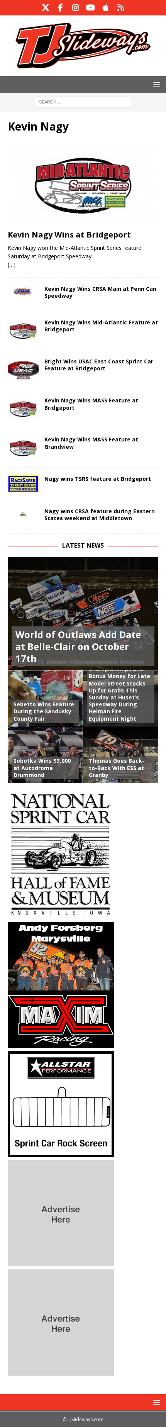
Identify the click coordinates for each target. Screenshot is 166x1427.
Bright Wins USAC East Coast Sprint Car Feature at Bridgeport (98, 365)
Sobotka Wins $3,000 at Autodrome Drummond (42, 767)
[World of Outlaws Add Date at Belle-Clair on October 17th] (83, 613)
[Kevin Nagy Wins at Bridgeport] (83, 183)
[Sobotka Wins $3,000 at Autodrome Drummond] (45, 755)
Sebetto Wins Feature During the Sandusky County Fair (44, 711)
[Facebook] (60, 7)
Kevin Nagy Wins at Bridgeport (69, 234)
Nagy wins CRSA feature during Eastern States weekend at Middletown (99, 514)
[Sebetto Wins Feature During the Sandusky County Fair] (45, 698)
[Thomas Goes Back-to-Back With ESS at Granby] (120, 755)
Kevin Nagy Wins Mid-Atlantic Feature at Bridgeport (101, 326)
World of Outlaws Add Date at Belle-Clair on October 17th (78, 646)
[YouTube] (90, 7)
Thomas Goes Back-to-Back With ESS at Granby (116, 767)
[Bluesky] (120, 7)
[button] (155, 84)
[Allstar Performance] (61, 1152)
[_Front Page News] (23, 292)
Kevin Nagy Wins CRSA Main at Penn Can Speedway (100, 292)
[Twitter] (45, 7)
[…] (11, 264)
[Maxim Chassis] (61, 1043)
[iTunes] (105, 7)
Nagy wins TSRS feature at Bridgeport (97, 478)
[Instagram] (75, 7)
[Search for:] (83, 101)
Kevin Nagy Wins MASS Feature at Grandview (91, 443)
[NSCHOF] (61, 914)
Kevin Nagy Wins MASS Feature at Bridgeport (91, 404)
